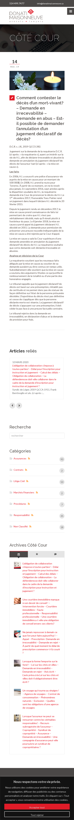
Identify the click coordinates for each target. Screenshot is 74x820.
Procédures (20, 503)
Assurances (20, 458)
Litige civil (19, 481)
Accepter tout (37, 807)
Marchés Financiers (24, 492)
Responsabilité (22, 515)
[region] (37, 798)
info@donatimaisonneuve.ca (50, 3)
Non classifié (21, 526)
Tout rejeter (37, 814)
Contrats (18, 469)
